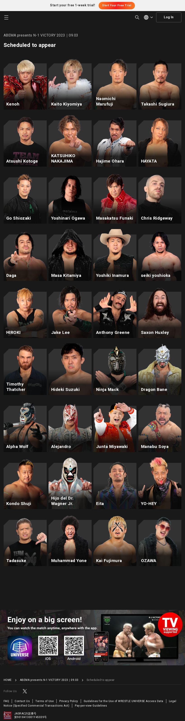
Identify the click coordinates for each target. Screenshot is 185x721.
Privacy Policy (68, 701)
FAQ (6, 701)
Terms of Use (44, 701)
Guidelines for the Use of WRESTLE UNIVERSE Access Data (123, 701)
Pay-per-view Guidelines (91, 706)
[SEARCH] (137, 17)
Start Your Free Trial (116, 5)
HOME (8, 680)
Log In (169, 17)
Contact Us (22, 701)
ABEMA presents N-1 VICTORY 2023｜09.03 (49, 680)
